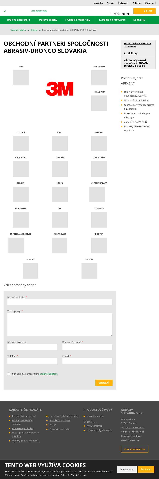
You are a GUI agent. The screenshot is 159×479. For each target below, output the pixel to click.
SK (118, 14)
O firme (137, 3)
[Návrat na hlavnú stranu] (25, 11)
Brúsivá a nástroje (18, 19)
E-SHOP (148, 10)
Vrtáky (53, 424)
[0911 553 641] (99, 10)
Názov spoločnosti (17, 342)
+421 (135, 427)
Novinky (98, 3)
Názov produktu (17, 297)
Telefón (12, 355)
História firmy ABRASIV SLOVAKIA (137, 45)
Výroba (149, 3)
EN (123, 14)
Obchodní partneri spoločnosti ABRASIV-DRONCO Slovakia (136, 63)
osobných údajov (48, 373)
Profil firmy (130, 53)
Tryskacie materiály (77, 19)
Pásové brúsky (48, 19)
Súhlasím (146, 469)
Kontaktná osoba (72, 342)
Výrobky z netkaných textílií (25, 440)
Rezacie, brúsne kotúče (23, 416)
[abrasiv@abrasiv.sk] (105, 10)
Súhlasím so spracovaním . (35, 373)
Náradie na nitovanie (112, 19)
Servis (110, 3)
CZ (115, 14)
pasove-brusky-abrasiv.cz (99, 430)
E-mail (66, 355)
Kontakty (139, 19)
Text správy (15, 311)
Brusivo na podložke (22, 428)
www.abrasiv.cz (94, 425)
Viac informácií (78, 475)
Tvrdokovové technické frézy (64, 416)
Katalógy (123, 3)
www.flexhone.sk (95, 416)
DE (127, 14)
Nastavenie (127, 469)
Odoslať (103, 382)
